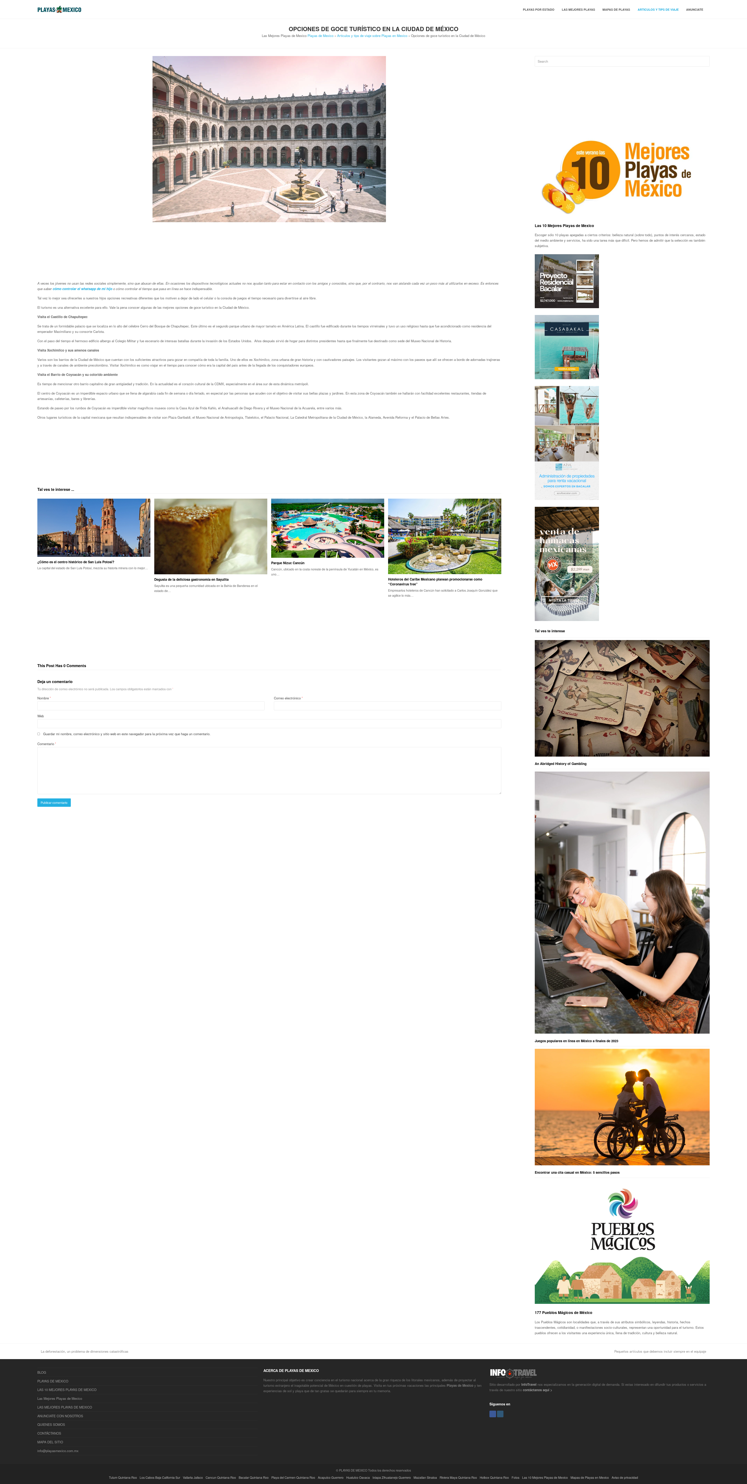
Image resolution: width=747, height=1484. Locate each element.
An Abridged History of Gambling (561, 763)
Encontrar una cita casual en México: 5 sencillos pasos (577, 1172)
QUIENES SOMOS (51, 1424)
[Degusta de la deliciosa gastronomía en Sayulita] (210, 536)
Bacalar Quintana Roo (254, 1477)
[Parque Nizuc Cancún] (327, 528)
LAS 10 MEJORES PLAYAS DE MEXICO (66, 1389)
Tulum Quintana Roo (123, 1477)
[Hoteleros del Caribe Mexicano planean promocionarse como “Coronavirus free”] (444, 536)
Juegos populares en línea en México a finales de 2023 (576, 1040)
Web (40, 715)
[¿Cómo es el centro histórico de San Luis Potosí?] (93, 528)
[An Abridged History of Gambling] (622, 698)
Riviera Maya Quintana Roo (458, 1477)
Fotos (515, 1477)
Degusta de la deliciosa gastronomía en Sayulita (191, 579)
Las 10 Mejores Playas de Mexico (564, 225)
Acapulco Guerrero (331, 1477)
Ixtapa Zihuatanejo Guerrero (392, 1477)
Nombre (44, 698)
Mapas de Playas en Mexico (590, 1477)
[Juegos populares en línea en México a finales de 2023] (622, 903)
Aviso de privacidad (625, 1477)
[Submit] (706, 61)
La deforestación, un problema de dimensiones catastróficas (84, 1351)
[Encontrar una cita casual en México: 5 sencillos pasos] (622, 1107)
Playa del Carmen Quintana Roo (293, 1477)
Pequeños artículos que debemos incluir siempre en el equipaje (660, 1351)
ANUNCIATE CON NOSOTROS (60, 1415)
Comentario (46, 743)
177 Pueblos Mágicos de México (563, 1312)
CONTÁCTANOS (49, 1433)
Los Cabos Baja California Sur (160, 1477)
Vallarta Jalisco (193, 1477)
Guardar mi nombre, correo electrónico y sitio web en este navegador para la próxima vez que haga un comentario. (126, 733)
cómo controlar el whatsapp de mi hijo (82, 288)
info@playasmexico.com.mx (58, 1450)
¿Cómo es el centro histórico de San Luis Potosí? (75, 562)
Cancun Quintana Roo (221, 1477)
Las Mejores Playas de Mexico (59, 1398)
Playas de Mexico (320, 35)
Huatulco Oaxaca (358, 1477)
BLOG (41, 1372)
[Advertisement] (154, 253)
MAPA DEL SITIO (50, 1441)
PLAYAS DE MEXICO (52, 1381)
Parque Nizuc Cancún (287, 562)
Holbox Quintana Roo (494, 1477)
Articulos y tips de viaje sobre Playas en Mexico (372, 35)
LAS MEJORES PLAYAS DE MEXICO (64, 1407)
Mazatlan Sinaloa (425, 1477)
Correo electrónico (288, 698)
